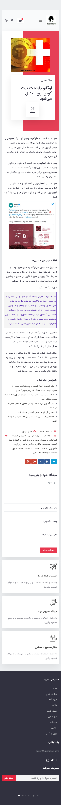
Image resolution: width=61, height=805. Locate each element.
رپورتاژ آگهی (51, 733)
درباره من (52, 716)
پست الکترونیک (49, 521)
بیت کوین (25, 440)
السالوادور (52, 440)
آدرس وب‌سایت (49, 535)
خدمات (53, 722)
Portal (21, 795)
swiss (20, 448)
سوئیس (30, 444)
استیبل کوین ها (39, 440)
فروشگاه (53, 699)
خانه (55, 688)
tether (28, 448)
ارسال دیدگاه (48, 550)
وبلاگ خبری (46, 435)
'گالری (54, 728)
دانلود (54, 705)
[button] (20, 20)
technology (44, 452)
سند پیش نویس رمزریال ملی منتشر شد (36, 412)
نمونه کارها (52, 711)
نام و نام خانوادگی (48, 508)
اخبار (35, 452)
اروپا (13, 448)
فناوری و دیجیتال (18, 435)
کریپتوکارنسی (33, 435)
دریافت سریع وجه (47, 611)
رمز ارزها (17, 444)
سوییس (46, 444)
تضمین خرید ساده (47, 576)
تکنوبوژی (52, 448)
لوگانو (38, 444)
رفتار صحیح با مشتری (46, 647)
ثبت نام (8, 778)
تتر (24, 444)
